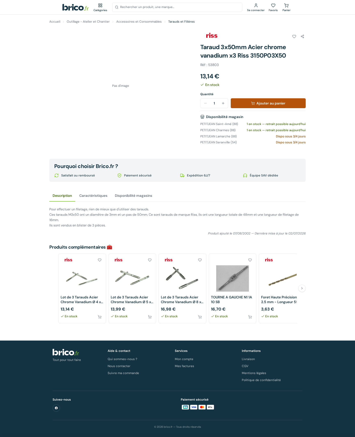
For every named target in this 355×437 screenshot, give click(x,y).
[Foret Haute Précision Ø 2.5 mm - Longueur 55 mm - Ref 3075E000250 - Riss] (282, 288)
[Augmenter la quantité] (223, 103)
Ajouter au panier (270, 103)
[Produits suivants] (302, 288)
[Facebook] (56, 408)
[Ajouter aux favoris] (294, 36)
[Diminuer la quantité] (205, 103)
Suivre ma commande (123, 373)
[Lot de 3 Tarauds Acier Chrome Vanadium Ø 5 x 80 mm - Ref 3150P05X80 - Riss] (132, 288)
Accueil (54, 22)
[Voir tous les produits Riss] (211, 35)
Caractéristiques (93, 195)
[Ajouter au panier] (100, 317)
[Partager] (302, 36)
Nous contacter (119, 366)
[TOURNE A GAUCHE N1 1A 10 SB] (232, 288)
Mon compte (184, 359)
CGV (245, 366)
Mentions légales (254, 373)
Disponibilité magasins (133, 195)
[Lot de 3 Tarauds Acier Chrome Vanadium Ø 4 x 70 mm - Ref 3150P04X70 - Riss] (82, 288)
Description (62, 195)
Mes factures (184, 366)
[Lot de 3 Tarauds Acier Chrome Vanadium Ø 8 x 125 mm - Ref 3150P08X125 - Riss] (182, 288)
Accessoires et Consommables (139, 22)
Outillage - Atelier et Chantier (88, 22)
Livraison (248, 359)
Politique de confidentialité (261, 380)
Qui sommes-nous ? (122, 359)
